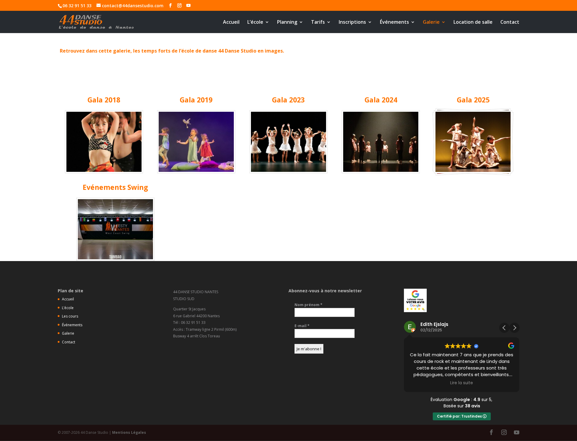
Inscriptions (352, 22)
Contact (509, 22)
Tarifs (318, 22)
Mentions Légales (129, 432)
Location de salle (473, 22)
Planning (287, 22)
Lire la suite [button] (461, 383)
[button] (514, 327)
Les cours (70, 316)
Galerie (431, 22)
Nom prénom (308, 304)
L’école (255, 22)
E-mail (302, 325)
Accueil (231, 22)
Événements (394, 22)
